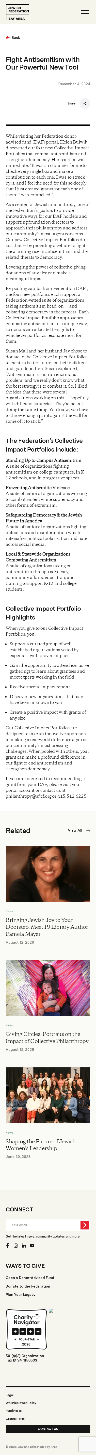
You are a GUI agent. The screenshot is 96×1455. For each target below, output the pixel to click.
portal (11, 791)
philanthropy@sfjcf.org (28, 796)
